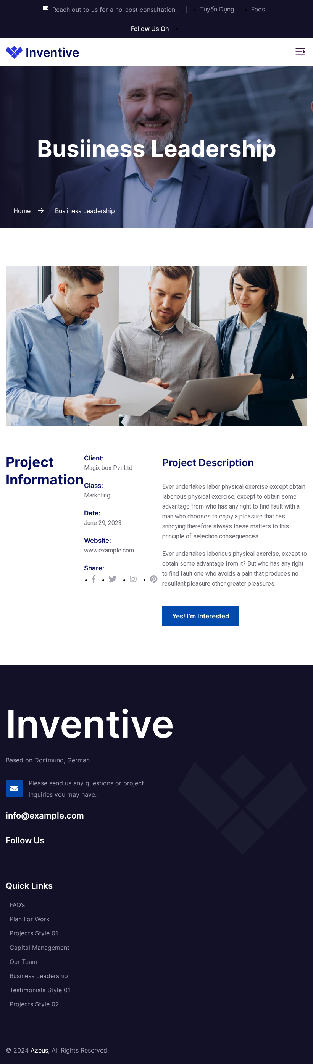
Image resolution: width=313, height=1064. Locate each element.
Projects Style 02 (34, 1004)
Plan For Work (30, 919)
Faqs (258, 9)
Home (22, 211)
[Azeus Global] (42, 51)
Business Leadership (39, 976)
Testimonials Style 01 (40, 990)
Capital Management (39, 947)
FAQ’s (17, 905)
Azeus (39, 1050)
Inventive (90, 724)
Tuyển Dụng (217, 9)
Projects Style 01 (34, 933)
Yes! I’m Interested (200, 616)
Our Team (23, 962)
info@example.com (45, 815)
